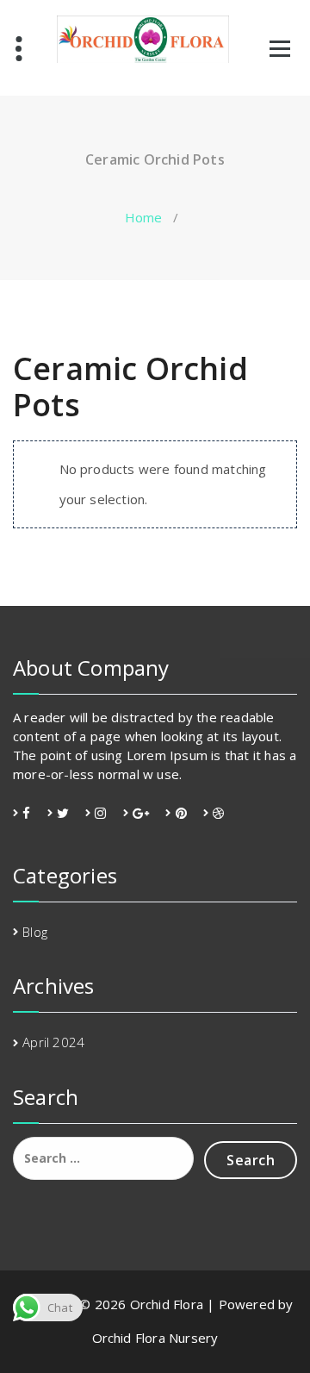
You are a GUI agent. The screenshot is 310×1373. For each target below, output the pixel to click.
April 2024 (53, 1042)
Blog (34, 931)
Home (144, 217)
